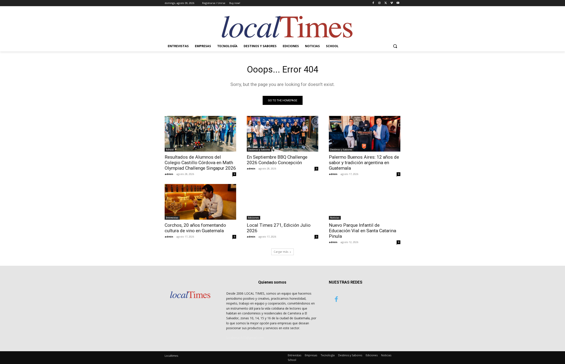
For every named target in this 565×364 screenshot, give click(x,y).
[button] (395, 46)
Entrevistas (172, 217)
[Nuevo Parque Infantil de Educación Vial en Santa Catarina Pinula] (364, 202)
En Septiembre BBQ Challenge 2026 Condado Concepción (277, 159)
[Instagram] (379, 3)
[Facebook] (373, 3)
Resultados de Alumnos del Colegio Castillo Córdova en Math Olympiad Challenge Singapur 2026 (200, 162)
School (170, 149)
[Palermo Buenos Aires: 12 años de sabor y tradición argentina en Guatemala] (364, 134)
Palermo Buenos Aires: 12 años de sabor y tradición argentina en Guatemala (364, 162)
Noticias (334, 217)
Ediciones (253, 217)
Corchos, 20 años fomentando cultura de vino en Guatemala (195, 228)
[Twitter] (385, 3)
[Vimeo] (391, 3)
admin (169, 174)
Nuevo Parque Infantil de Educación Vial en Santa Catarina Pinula (362, 231)
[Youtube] (397, 3)
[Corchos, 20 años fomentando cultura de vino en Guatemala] (200, 202)
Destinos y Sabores (259, 149)
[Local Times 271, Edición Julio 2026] (282, 202)
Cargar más (281, 252)
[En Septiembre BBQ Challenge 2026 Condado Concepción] (282, 134)
